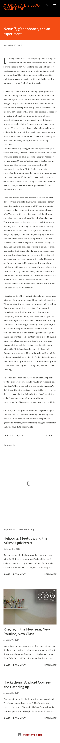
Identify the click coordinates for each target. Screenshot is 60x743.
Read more (50, 574)
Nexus (15, 435)
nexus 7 (23, 435)
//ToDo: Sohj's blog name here (21, 7)
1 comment (19, 574)
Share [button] (49, 435)
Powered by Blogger (31, 734)
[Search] (48, 5)
